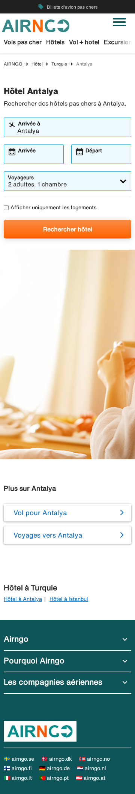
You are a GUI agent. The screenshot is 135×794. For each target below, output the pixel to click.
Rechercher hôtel (67, 229)
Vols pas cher (23, 42)
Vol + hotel (84, 42)
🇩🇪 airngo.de (54, 768)
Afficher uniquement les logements (53, 207)
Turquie (59, 63)
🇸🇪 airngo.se (19, 758)
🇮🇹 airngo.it (18, 778)
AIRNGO (13, 63)
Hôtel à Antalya (23, 599)
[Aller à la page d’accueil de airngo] (35, 25)
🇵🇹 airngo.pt (54, 778)
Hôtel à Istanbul (69, 599)
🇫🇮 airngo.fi (18, 768)
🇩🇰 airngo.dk (56, 758)
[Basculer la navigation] (119, 22)
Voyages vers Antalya (48, 535)
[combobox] (72, 130)
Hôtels (55, 42)
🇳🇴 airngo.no (94, 758)
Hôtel (37, 63)
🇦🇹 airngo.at (90, 778)
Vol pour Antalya (40, 512)
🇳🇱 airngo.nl (91, 768)
